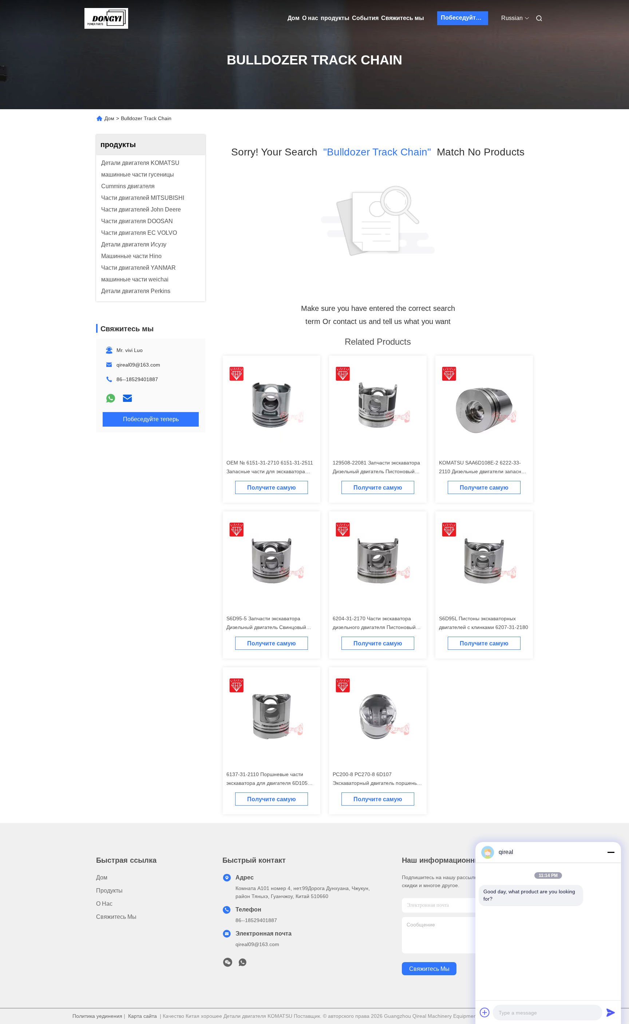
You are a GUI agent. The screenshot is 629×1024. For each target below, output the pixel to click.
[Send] (611, 1012)
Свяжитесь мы (402, 18)
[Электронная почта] (127, 398)
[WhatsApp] (110, 398)
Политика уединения (97, 1016)
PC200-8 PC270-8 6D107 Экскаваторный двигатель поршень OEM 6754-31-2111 (375, 783)
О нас (310, 18)
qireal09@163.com (138, 365)
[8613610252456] (242, 964)
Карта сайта (142, 1016)
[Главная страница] (106, 18)
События (365, 18)
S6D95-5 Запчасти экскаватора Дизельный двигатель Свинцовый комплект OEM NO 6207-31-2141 (266, 627)
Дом (294, 18)
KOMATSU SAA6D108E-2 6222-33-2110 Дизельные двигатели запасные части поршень (483, 471)
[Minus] (610, 852)
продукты (335, 18)
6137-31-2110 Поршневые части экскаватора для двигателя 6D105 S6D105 (267, 783)
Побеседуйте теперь (464, 18)
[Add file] (485, 1012)
